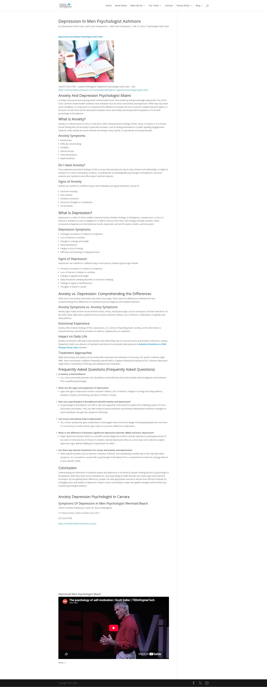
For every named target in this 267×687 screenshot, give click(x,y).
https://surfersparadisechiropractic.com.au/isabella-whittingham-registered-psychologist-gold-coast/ (103, 90)
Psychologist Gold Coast (158, 26)
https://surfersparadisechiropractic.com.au (77, 523)
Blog (198, 6)
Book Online (121, 6)
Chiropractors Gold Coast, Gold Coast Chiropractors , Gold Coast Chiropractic (96, 26)
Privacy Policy (183, 6)
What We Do (136, 6)
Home (109, 6)
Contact (169, 6)
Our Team (154, 6)
